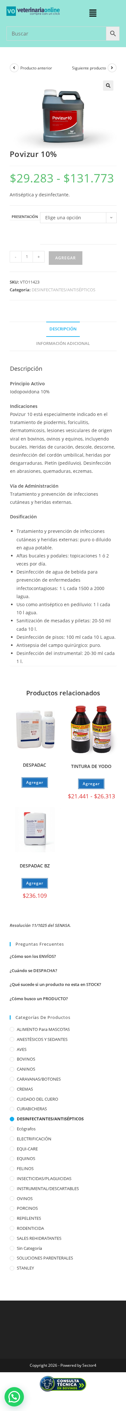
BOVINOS (26, 1059)
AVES (21, 1049)
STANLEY (25, 1268)
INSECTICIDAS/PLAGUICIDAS (44, 1178)
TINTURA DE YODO (91, 766)
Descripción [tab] (63, 329)
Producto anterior (36, 68)
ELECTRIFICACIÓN (34, 1139)
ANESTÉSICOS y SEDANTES (42, 1039)
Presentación (25, 217)
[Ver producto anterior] (14, 67)
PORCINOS (27, 1208)
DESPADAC (34, 765)
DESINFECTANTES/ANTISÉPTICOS (63, 290)
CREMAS (25, 1089)
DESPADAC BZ (35, 866)
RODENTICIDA (30, 1228)
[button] (92, 13)
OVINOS (25, 1198)
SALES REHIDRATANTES (39, 1238)
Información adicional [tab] (63, 343)
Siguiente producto (89, 68)
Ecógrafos (26, 1129)
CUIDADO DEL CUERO (37, 1099)
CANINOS (26, 1069)
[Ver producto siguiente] (112, 67)
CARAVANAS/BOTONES (39, 1079)
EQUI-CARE (27, 1149)
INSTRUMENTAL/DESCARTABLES (48, 1188)
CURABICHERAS (32, 1109)
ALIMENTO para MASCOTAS (43, 1029)
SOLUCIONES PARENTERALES (45, 1258)
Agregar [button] (34, 883)
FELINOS (25, 1168)
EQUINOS (26, 1158)
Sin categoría (29, 1248)
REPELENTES (29, 1218)
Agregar (65, 258)
